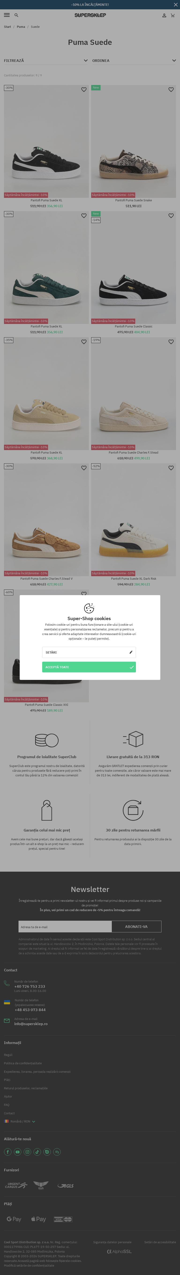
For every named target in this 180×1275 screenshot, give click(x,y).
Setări (51, 652)
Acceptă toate (57, 667)
